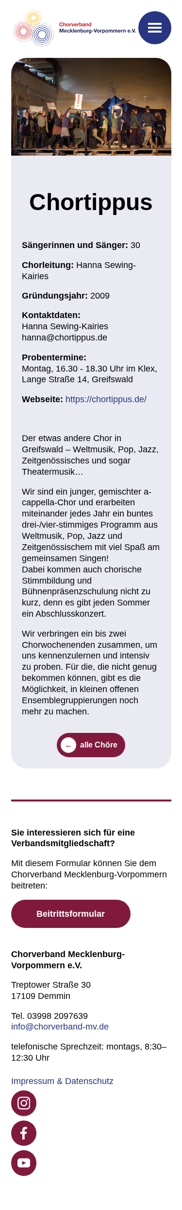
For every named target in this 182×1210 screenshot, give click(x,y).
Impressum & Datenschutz (62, 1081)
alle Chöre (98, 745)
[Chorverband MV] (75, 29)
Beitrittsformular (70, 914)
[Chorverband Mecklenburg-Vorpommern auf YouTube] (24, 1163)
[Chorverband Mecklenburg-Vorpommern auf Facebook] (24, 1133)
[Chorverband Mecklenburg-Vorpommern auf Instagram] (24, 1103)
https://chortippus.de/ (106, 399)
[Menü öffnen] (154, 27)
